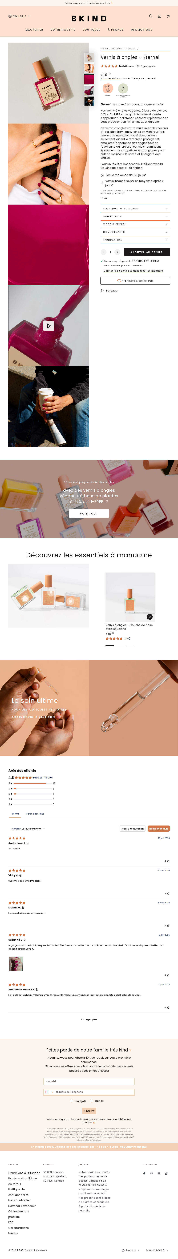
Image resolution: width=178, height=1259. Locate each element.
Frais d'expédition (110, 78)
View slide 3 (129, 643)
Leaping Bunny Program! (129, 1147)
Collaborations (18, 1228)
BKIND (20, 1250)
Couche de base (112, 168)
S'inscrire (89, 1111)
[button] (151, 16)
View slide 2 (119, 643)
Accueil (105, 49)
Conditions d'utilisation (24, 1173)
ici (94, 1122)
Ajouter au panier (146, 252)
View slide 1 (110, 643)
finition (137, 168)
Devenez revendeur (22, 1206)
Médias (13, 1233)
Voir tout (89, 513)
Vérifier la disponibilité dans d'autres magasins (133, 270)
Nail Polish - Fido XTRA (123, 49)
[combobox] (49, 1092)
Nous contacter (19, 1200)
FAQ (11, 1222)
